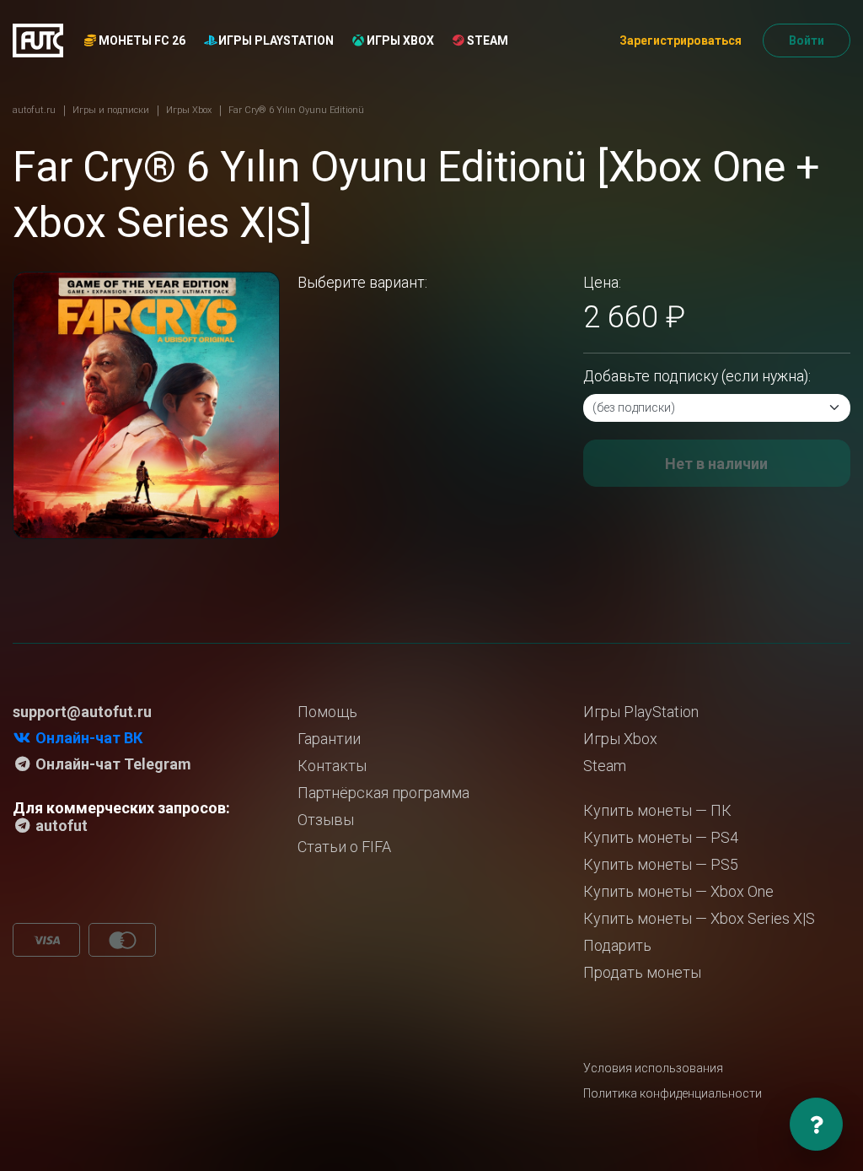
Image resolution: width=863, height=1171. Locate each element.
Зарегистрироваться (680, 40)
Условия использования (653, 1068)
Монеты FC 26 (140, 40)
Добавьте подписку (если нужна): (697, 376)
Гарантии (329, 738)
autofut (60, 825)
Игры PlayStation (275, 40)
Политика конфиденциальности (672, 1093)
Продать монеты (642, 972)
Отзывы (325, 819)
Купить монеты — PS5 (660, 864)
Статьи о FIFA (344, 846)
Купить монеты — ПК (657, 810)
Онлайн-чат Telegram (111, 764)
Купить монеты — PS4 (660, 837)
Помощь (327, 711)
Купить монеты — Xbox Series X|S (699, 918)
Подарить (617, 945)
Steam (486, 40)
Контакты (332, 765)
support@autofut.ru (82, 711)
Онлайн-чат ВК (87, 738)
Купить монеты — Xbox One (678, 891)
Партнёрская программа (383, 792)
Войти (806, 40)
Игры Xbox (399, 40)
